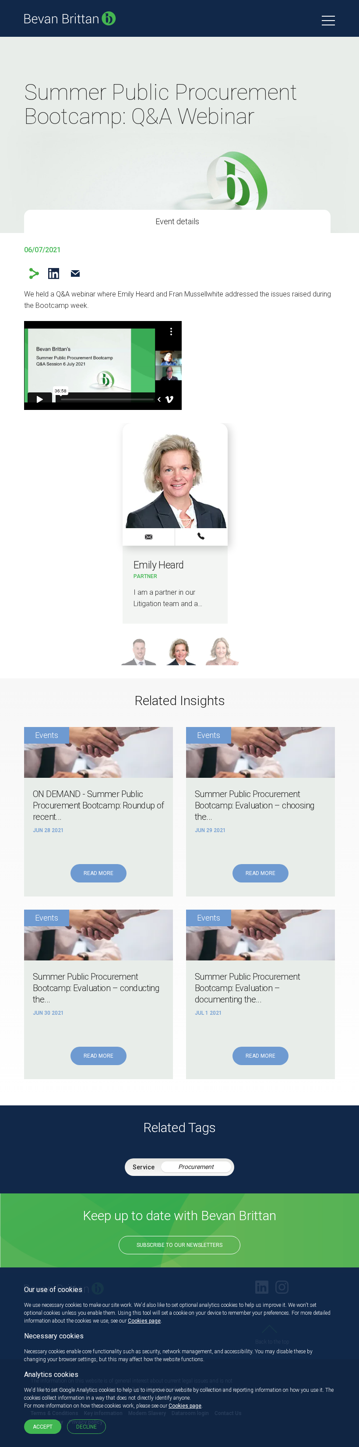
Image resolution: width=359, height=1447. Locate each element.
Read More (98, 873)
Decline (86, 1427)
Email (75, 273)
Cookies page (144, 1321)
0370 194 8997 (201, 536)
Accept (43, 1427)
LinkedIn (53, 273)
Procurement (196, 1166)
